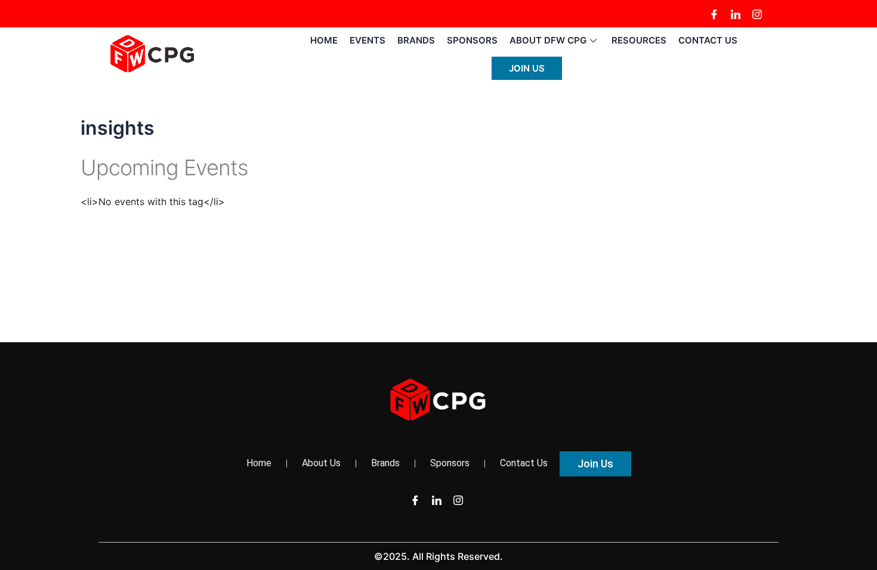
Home (324, 40)
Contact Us (707, 40)
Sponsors (472, 40)
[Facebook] (714, 14)
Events (367, 40)
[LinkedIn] (736, 14)
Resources (639, 40)
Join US (527, 68)
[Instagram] (757, 14)
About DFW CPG (547, 40)
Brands (416, 40)
